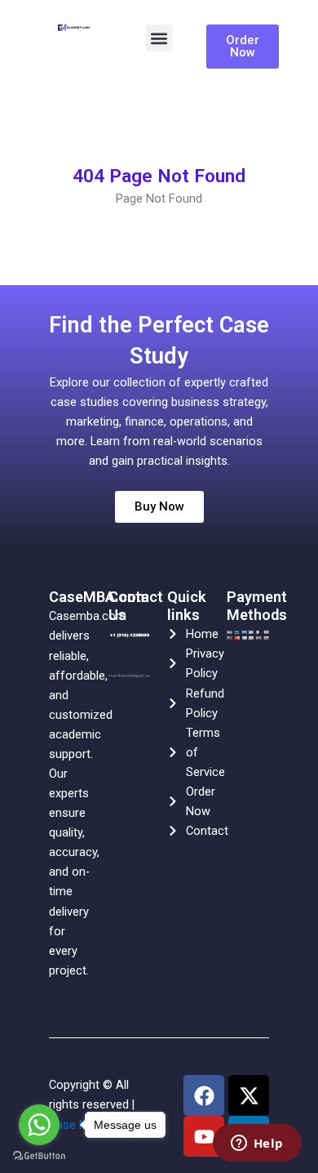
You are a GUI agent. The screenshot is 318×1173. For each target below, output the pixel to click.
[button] (159, 38)
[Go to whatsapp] (39, 1124)
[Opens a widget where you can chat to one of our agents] (257, 1144)
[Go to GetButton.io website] (39, 1156)
